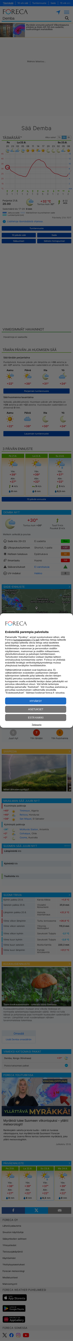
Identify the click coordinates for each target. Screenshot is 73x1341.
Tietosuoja (36, 725)
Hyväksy (36, 700)
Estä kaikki (35, 717)
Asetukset (35, 709)
